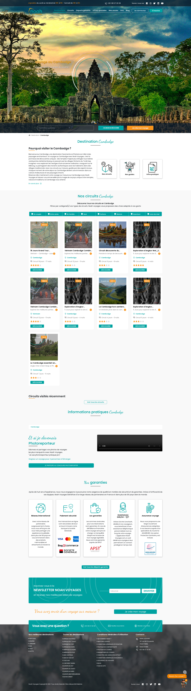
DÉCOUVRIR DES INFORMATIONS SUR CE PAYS (54, 74)
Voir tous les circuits (95, 402)
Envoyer (149, 591)
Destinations (59, 10)
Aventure (136, 214)
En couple (37, 214)
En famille (70, 214)
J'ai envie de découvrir (111, 128)
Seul (85, 214)
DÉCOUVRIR (37, 270)
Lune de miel (154, 214)
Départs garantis (83, 10)
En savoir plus (34, 183)
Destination (35, 135)
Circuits (70, 10)
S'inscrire (156, 10)
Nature (119, 214)
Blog (128, 10)
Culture (103, 214)
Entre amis (54, 214)
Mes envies (113, 10)
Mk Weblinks (78, 684)
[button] (14, 66)
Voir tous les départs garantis (95, 567)
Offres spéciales (100, 10)
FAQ (122, 10)
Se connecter (140, 10)
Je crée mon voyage (140, 128)
